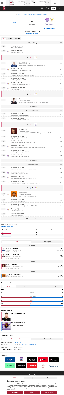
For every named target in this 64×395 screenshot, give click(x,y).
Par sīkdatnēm (49, 378)
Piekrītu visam (49, 392)
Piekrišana (15, 378)
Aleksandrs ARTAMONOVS (29, 344)
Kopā (8, 286)
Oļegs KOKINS (17, 342)
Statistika (17, 39)
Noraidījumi (47, 242)
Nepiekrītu (15, 392)
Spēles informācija (16, 339)
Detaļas (32, 378)
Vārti (16, 242)
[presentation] (8, 3)
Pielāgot (32, 392)
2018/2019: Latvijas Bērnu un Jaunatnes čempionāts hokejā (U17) (33, 14)
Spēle (4, 39)
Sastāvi (10, 39)
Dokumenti (47, 339)
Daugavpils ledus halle (32, 33)
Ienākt (53, 8)
